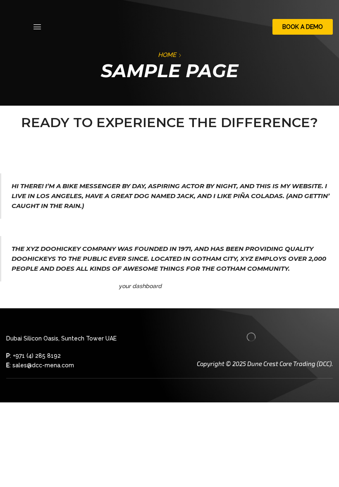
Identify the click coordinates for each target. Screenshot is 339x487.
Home (167, 55)
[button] (37, 27)
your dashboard (140, 286)
